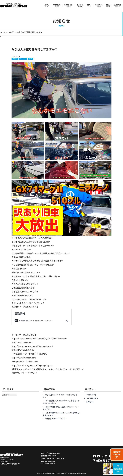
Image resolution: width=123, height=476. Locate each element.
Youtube (23, 59)
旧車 (30, 59)
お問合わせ (117, 453)
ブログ (15, 59)
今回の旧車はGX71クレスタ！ (56, 418)
